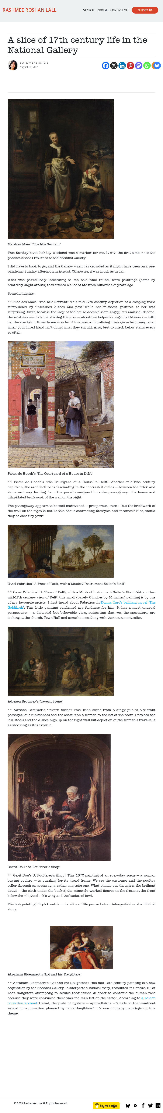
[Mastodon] (138, 65)
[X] (114, 65)
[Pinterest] (130, 65)
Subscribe (145, 10)
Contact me (119, 10)
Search (88, 10)
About (102, 10)
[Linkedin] (122, 65)
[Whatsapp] (147, 65)
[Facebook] (105, 65)
